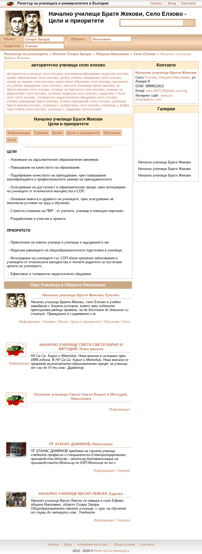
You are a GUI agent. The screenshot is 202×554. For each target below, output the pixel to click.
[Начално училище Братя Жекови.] (16, 300)
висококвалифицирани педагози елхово (96, 74)
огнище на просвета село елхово (77, 89)
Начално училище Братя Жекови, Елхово (80, 295)
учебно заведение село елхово (85, 101)
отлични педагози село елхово (72, 93)
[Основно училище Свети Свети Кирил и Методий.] (16, 399)
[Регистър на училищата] (23, 24)
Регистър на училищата (111, 551)
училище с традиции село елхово (75, 109)
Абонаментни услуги (92, 544)
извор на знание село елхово (30, 82)
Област (9, 39)
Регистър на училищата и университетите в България (63, 3)
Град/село (11, 46)
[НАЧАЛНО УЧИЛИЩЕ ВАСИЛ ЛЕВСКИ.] (16, 499)
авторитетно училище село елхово (35, 74)
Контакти (188, 3)
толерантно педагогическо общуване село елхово (77, 97)
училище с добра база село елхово (71, 105)
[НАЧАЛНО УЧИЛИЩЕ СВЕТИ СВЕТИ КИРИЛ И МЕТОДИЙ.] (16, 350)
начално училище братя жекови (88, 85)
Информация (19, 133)
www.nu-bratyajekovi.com (154, 97)
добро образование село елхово (32, 78)
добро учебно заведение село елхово (90, 78)
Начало (156, 3)
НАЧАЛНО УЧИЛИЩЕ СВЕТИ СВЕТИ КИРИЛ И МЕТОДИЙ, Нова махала (81, 347)
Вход (172, 3)
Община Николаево (174, 77)
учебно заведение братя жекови (32, 101)
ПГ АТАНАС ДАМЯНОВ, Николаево (81, 444)
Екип (12, 140)
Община (77, 39)
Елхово (150, 77)
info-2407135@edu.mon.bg (166, 91)
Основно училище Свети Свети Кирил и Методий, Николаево (81, 396)
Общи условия (124, 544)
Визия (57, 133)
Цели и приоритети (83, 133)
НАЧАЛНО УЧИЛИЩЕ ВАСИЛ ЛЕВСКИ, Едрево (81, 493)
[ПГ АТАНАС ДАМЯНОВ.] (16, 450)
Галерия (41, 133)
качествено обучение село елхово (82, 82)
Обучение (112, 133)
